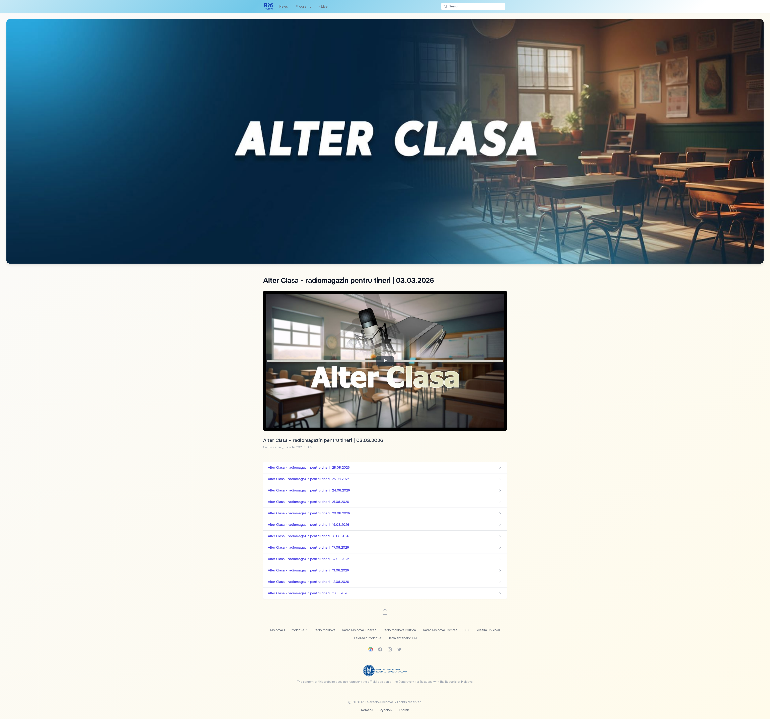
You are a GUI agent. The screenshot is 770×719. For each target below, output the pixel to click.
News (283, 6)
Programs (303, 6)
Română (367, 710)
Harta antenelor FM (402, 638)
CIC (466, 630)
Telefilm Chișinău (487, 630)
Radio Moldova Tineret (359, 630)
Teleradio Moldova (367, 638)
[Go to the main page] (268, 6)
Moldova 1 (277, 630)
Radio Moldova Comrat (440, 630)
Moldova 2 (299, 630)
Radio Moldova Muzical (399, 630)
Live (323, 6)
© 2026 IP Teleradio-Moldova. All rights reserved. (385, 702)
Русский (386, 710)
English (404, 710)
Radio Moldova (324, 630)
